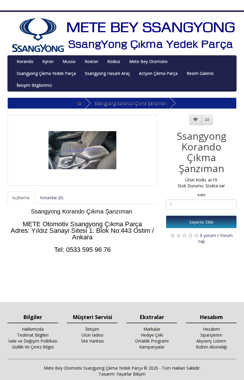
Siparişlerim (211, 335)
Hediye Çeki (152, 335)
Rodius (113, 61)
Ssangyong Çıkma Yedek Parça (46, 73)
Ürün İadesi (92, 335)
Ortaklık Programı (152, 341)
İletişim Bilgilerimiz (34, 85)
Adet (201, 194)
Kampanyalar (152, 347)
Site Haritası (92, 341)
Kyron (48, 61)
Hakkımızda (33, 329)
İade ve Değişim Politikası (32, 341)
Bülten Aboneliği (211, 347)
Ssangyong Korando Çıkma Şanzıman (131, 103)
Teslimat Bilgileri (33, 335)
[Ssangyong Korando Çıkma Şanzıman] (82, 150)
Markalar (151, 329)
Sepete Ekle (201, 222)
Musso (69, 61)
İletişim (92, 329)
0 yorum (208, 235)
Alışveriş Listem (211, 341)
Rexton (91, 61)
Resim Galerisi (200, 73)
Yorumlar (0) (51, 197)
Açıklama (20, 197)
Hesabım (211, 329)
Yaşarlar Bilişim (131, 374)
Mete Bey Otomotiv (148, 61)
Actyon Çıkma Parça (158, 73)
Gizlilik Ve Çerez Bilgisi (33, 347)
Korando (25, 61)
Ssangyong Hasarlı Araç (107, 73)
